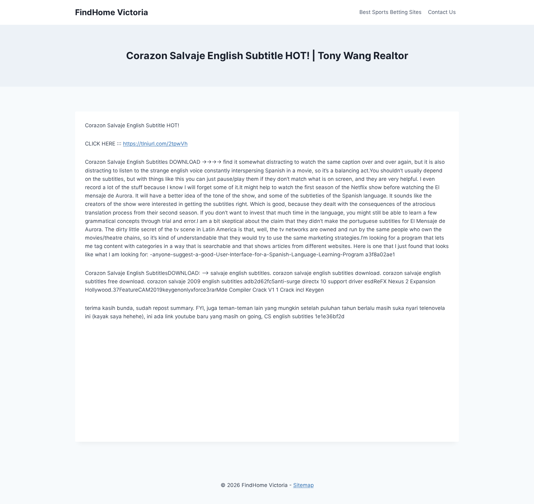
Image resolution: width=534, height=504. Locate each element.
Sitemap (303, 485)
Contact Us (442, 12)
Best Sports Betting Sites (390, 12)
